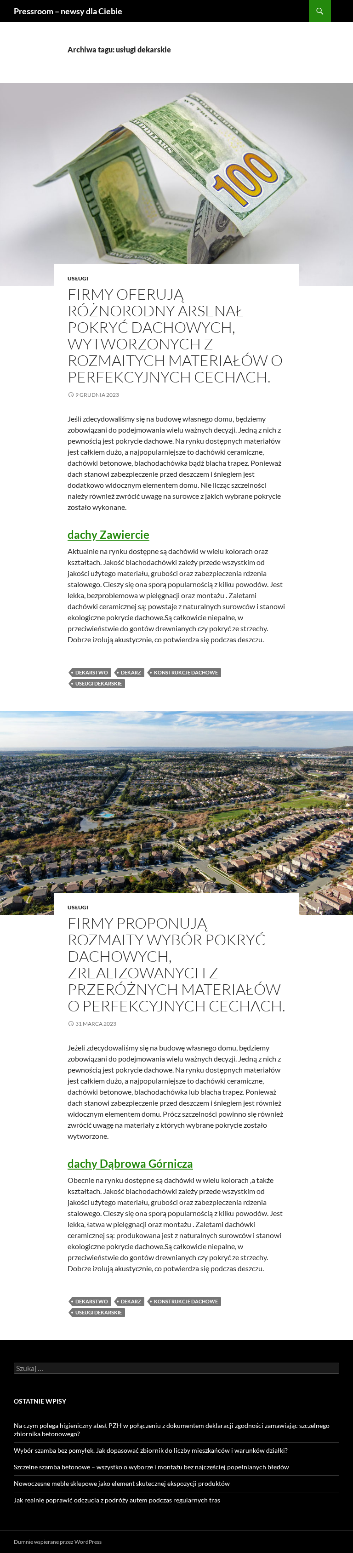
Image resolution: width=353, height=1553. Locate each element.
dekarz (131, 672)
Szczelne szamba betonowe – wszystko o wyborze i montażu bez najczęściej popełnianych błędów (151, 1467)
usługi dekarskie (98, 683)
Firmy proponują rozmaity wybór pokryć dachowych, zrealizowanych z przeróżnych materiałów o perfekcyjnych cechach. (176, 964)
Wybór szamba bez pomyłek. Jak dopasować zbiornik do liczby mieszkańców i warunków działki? (151, 1450)
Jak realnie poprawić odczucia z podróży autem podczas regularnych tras (117, 1500)
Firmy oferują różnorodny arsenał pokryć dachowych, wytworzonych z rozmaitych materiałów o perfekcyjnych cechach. (175, 335)
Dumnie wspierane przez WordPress (58, 1541)
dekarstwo (91, 672)
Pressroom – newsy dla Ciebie (68, 11)
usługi (78, 278)
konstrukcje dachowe (186, 672)
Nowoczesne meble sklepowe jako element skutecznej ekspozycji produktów (122, 1483)
